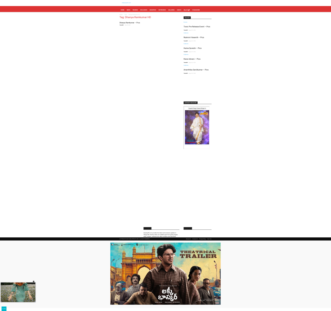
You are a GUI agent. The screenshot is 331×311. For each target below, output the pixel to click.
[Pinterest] (186, 233)
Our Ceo (209, 239)
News (128, 10)
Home (120, 14)
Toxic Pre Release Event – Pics (197, 27)
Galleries (171, 10)
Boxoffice (153, 10)
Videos (179, 10)
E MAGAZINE (196, 10)
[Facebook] (184, 233)
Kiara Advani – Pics (192, 59)
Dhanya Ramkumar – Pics (129, 23)
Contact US (195, 239)
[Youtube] (189, 233)
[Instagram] (185, 233)
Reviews (135, 10)
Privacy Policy (202, 239)
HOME (122, 10)
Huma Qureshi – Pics (193, 48)
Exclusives (143, 10)
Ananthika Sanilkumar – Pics (196, 70)
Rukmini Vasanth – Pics (194, 37)
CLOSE (4, 308)
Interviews (162, 10)
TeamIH (121, 25)
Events (185, 22)
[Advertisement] (196, 90)
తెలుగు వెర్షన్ (187, 10)
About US (188, 239)
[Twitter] (188, 233)
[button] (33, 281)
